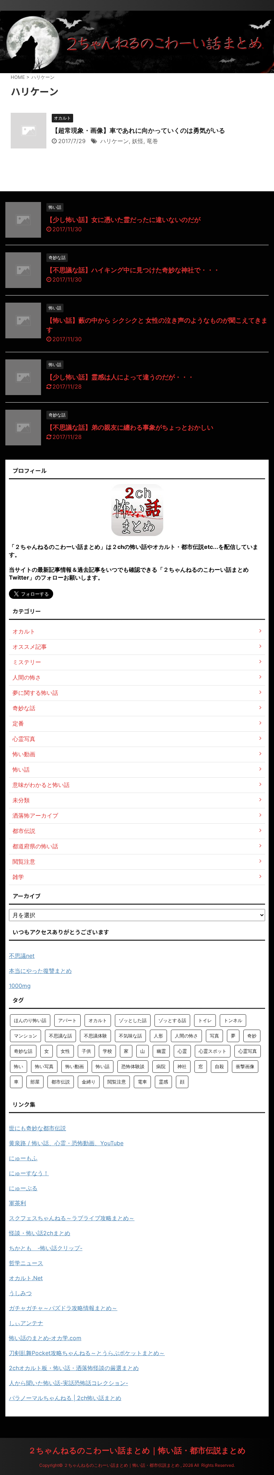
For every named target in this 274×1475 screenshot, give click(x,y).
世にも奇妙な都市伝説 (37, 1128)
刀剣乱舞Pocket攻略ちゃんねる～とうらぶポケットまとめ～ (87, 1353)
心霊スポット (213, 1051)
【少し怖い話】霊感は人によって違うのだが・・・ (120, 377)
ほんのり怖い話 (30, 1020)
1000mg (20, 985)
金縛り (89, 1082)
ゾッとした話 (133, 1020)
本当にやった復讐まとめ (40, 970)
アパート (67, 1020)
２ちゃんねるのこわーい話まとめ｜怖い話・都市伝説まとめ (137, 1450)
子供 (86, 1051)
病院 (161, 1066)
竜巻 (152, 141)
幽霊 (161, 1051)
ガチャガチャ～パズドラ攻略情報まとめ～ (63, 1308)
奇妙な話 (23, 1051)
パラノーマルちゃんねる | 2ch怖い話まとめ (65, 1397)
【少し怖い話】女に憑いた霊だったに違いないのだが (123, 219)
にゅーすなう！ (29, 1173)
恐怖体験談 (132, 1066)
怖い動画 (74, 1066)
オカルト (97, 1020)
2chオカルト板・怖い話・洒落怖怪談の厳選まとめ (74, 1368)
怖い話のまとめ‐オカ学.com (45, 1338)
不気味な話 (130, 1036)
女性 (65, 1051)
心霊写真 (247, 1051)
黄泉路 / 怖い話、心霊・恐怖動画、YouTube (66, 1143)
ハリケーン (114, 141)
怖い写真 (44, 1066)
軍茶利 (17, 1203)
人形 (158, 1036)
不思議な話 (60, 1036)
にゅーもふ (23, 1158)
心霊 (182, 1051)
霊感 (163, 1082)
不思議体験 (95, 1036)
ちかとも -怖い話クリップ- (45, 1248)
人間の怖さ (186, 1036)
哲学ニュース (26, 1263)
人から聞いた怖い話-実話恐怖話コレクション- (68, 1382)
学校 (107, 1051)
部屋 (35, 1082)
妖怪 (137, 141)
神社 (182, 1066)
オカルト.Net (26, 1278)
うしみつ (20, 1293)
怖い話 (103, 1066)
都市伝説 (60, 1082)
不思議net (22, 955)
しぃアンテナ (26, 1323)
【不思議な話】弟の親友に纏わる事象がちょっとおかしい (129, 427)
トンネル (233, 1020)
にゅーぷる (23, 1188)
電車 (142, 1082)
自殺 (219, 1066)
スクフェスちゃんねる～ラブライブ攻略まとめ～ (72, 1218)
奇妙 (252, 1036)
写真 (214, 1036)
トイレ (205, 1020)
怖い (18, 1066)
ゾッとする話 (172, 1020)
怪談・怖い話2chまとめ (39, 1233)
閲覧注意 (116, 1082)
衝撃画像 (245, 1066)
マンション (25, 1036)
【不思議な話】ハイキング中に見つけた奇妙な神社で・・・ (133, 270)
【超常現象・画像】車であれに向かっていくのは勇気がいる (138, 130)
